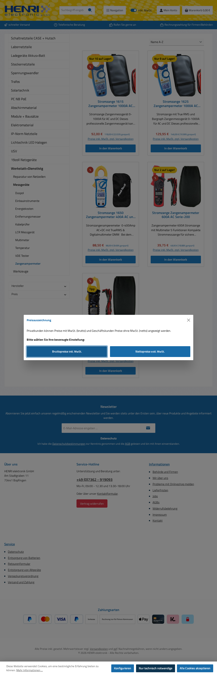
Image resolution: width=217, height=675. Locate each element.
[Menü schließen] (189, 320)
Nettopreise (150, 351)
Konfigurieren (122, 668)
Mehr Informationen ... (29, 670)
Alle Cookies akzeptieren (195, 668)
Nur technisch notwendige (155, 668)
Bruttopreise (67, 351)
